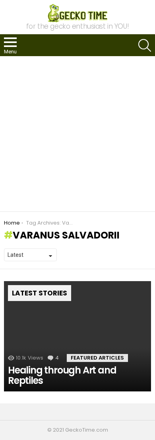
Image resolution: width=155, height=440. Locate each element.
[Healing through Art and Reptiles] (77, 336)
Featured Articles (97, 358)
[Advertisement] (77, 133)
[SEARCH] (144, 45)
